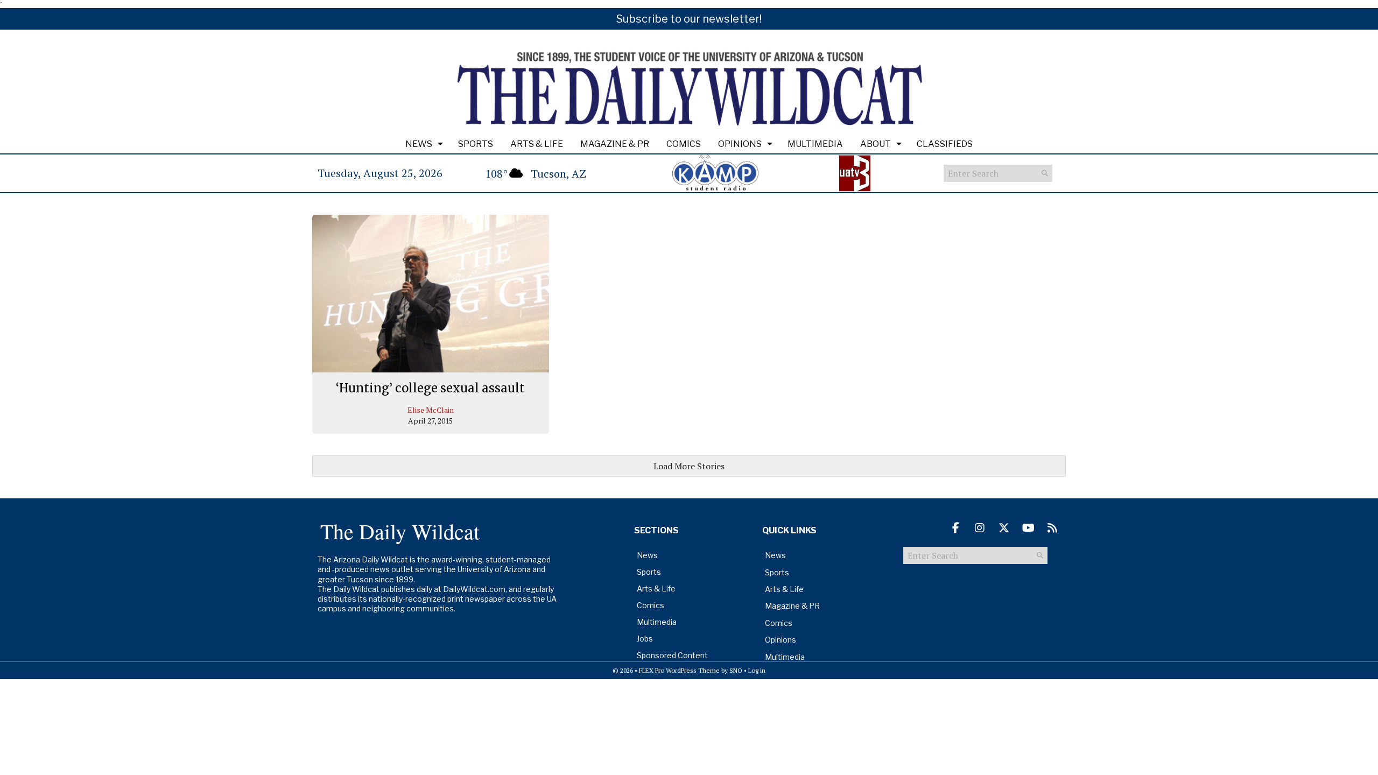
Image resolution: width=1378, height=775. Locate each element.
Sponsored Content (672, 655)
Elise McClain (430, 410)
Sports (475, 144)
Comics (683, 144)
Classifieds (945, 144)
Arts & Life (536, 144)
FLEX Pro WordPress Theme (679, 670)
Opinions (740, 144)
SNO (735, 670)
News (418, 144)
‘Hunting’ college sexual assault (430, 388)
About (875, 144)
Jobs (645, 638)
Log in (756, 670)
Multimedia (815, 144)
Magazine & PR (614, 144)
